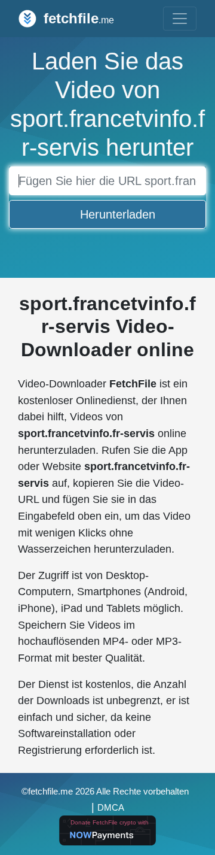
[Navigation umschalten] (179, 19)
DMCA (110, 807)
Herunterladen (117, 214)
